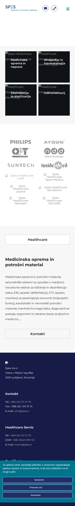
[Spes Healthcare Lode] (20, 175)
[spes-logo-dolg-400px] (21, 6)
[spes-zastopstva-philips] (20, 141)
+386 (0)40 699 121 (23, 439)
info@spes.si (21, 411)
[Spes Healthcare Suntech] (21, 165)
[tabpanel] (37, 288)
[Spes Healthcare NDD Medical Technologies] (54, 148)
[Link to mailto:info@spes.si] (45, 8)
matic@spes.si (23, 444)
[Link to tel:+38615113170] (54, 8)
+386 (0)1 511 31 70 (20, 401)
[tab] (37, 239)
